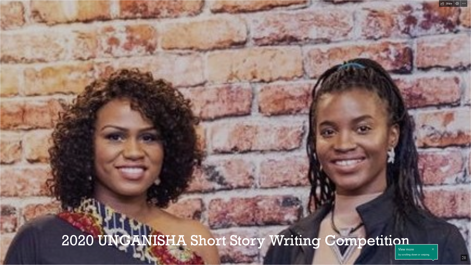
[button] (446, 3)
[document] (235, 132)
